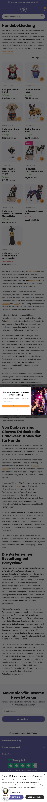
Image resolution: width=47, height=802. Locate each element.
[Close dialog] (1, 388)
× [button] (44, 774)
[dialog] (23, 787)
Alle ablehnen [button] (34, 797)
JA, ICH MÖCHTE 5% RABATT (15, 406)
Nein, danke (16, 409)
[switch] (5, 798)
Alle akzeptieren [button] (13, 797)
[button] (23, 792)
